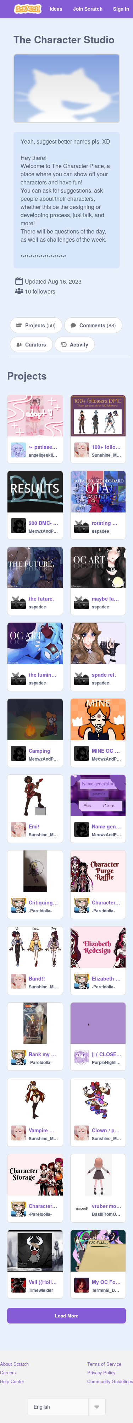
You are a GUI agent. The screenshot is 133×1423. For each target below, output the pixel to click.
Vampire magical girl (44, 1130)
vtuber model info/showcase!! (107, 1205)
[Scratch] (27, 9)
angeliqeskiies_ (44, 455)
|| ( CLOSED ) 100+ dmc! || (107, 1054)
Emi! (34, 826)
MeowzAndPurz (44, 531)
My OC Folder (107, 1281)
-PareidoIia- (40, 910)
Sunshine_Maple (107, 455)
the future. (41, 598)
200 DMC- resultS (44, 522)
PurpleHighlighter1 (107, 1062)
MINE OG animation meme (107, 750)
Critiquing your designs (44, 902)
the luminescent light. (44, 674)
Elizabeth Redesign (107, 978)
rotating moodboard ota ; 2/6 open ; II (107, 522)
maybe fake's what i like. (107, 598)
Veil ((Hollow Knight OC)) (44, 1281)
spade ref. (104, 674)
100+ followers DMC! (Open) (107, 446)
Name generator (107, 826)
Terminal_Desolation (107, 1290)
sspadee (100, 531)
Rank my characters (44, 1054)
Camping (39, 750)
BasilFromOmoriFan (107, 1214)
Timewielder (41, 1290)
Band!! (37, 978)
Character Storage (44, 1205)
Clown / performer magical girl (107, 1130)
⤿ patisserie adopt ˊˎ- (44, 446)
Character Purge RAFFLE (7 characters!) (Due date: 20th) (107, 902)
